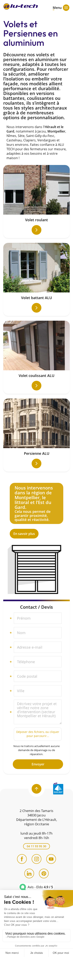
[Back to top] (36, 789)
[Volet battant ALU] (36, 279)
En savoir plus (36, 510)
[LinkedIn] (29, 873)
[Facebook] (22, 859)
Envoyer (38, 764)
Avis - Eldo (40, 887)
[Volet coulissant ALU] (36, 357)
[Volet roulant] (36, 201)
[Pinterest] (44, 873)
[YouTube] (51, 859)
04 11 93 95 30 (36, 846)
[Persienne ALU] (36, 435)
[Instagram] (36, 859)
